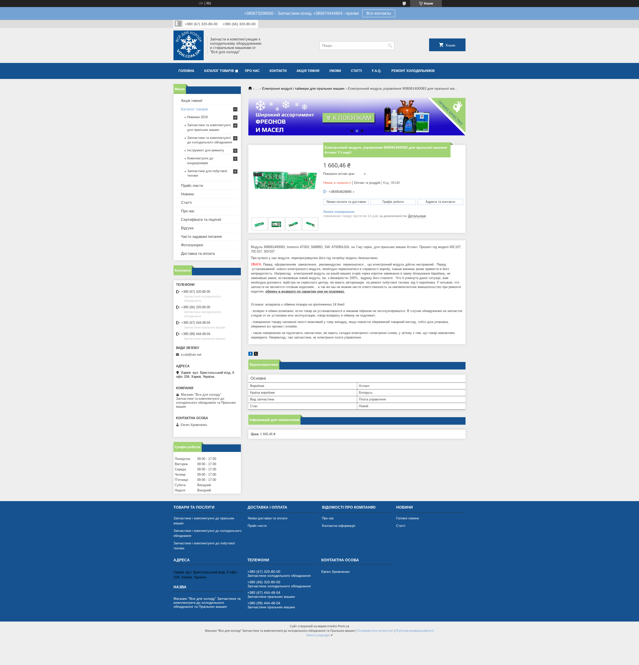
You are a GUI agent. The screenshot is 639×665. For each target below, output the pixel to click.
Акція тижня (308, 71)
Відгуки (187, 228)
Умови (335, 71)
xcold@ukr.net (191, 354)
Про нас (252, 71)
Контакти (278, 71)
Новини (187, 194)
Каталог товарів (219, 71)
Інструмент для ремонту (205, 150)
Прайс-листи (192, 185)
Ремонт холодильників (413, 71)
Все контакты (378, 13)
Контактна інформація (338, 526)
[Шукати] (390, 45)
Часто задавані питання (201, 236)
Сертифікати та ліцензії (201, 219)
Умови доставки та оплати (267, 518)
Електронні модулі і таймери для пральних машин (303, 88)
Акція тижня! (191, 100)
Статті (356, 71)
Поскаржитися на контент (375, 631)
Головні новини (407, 518)
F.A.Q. (376, 71)
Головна (186, 71)
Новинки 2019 (197, 117)
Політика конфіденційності (415, 631)
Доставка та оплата (198, 253)
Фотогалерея (192, 245)
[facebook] (250, 354)
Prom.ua (343, 626)
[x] (256, 354)
